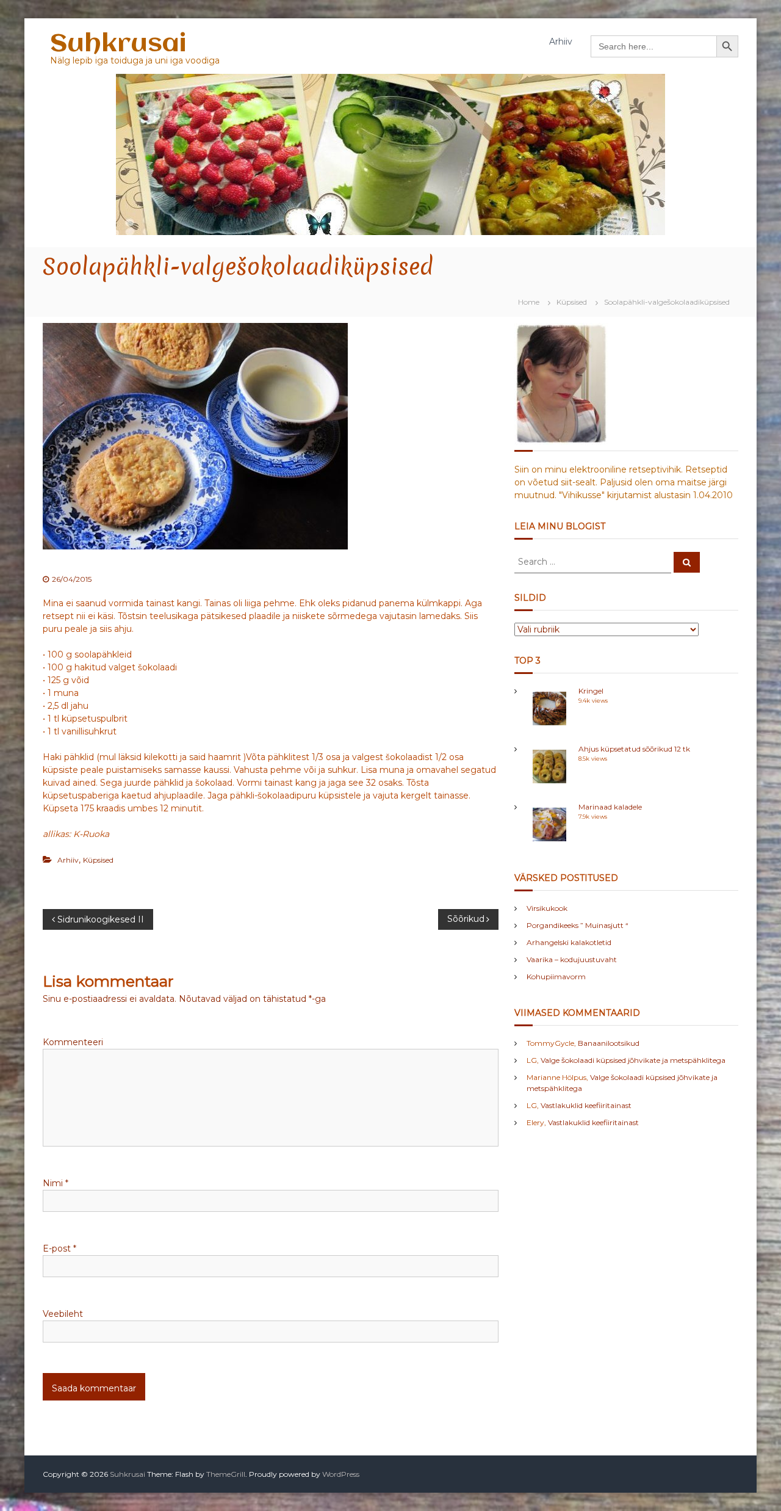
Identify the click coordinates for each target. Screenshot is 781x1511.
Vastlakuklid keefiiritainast (586, 1105)
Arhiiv (560, 41)
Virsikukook (547, 908)
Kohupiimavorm (556, 976)
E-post (59, 1248)
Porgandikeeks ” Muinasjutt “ (577, 925)
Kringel (590, 690)
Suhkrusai (118, 44)
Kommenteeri (73, 1042)
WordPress (340, 1474)
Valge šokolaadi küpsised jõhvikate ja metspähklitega (633, 1060)
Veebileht (63, 1313)
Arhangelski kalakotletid (569, 942)
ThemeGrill (225, 1474)
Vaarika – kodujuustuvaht (572, 959)
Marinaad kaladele (610, 806)
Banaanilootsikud (608, 1043)
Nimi (55, 1183)
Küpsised (571, 301)
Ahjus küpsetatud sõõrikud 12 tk (634, 748)
